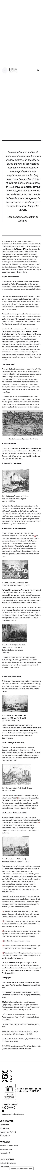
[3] (9, 549)
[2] (35, 536)
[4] (3, 941)
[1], (10, 514)
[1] (27, 296)
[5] (17, 798)
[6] (39, 823)
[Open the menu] (5, 70)
